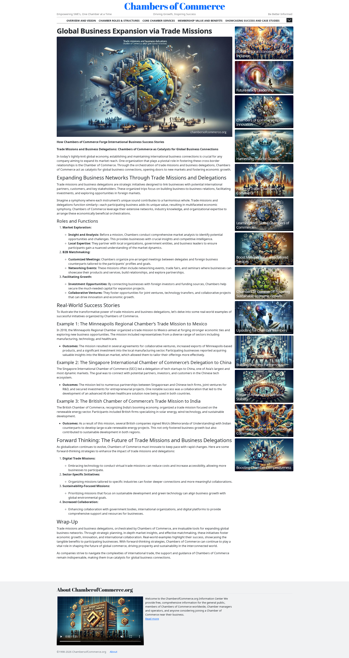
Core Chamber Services (159, 20)
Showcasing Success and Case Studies (252, 20)
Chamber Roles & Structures (119, 20)
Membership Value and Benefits (200, 20)
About (113, 651)
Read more (152, 618)
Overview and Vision (81, 20)
